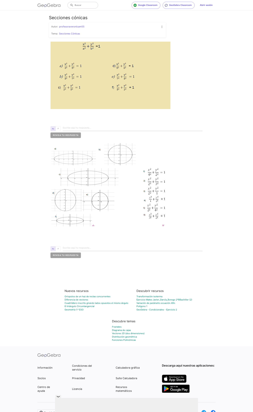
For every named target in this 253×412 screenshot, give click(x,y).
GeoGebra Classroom (180, 5)
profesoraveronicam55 (71, 26)
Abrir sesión (206, 5)
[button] (66, 135)
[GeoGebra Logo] (48, 5)
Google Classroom (147, 5)
